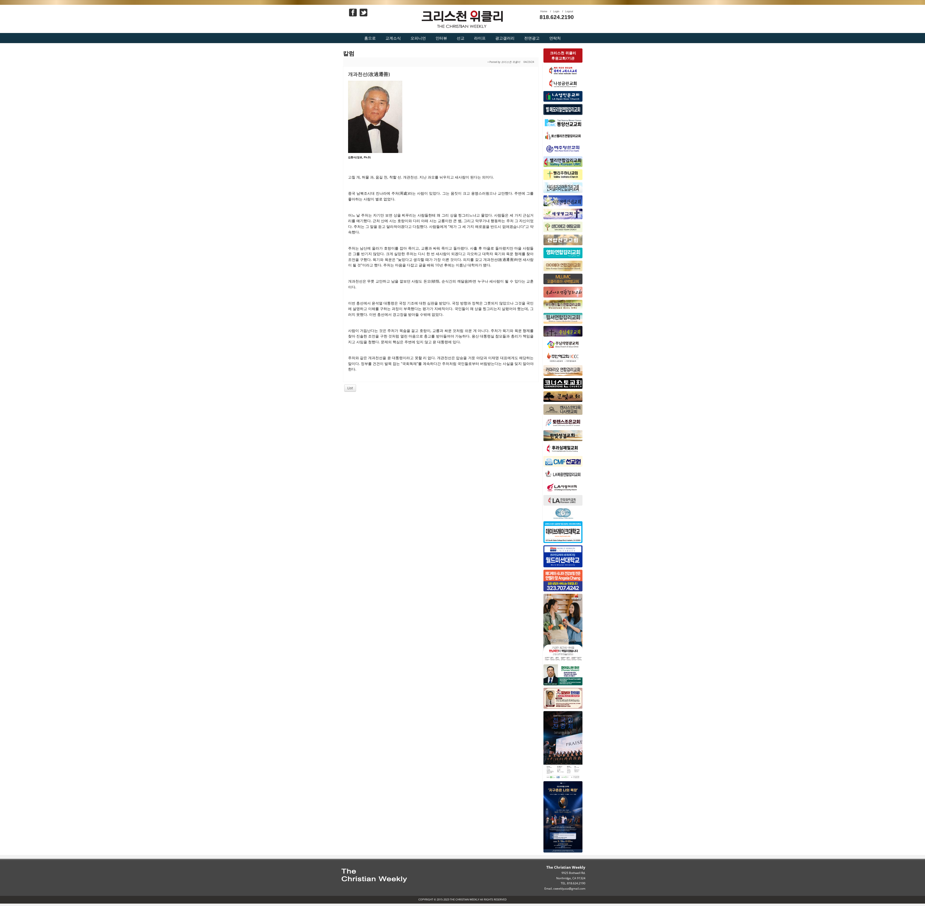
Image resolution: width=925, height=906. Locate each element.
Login (556, 11)
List (350, 388)
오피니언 (418, 38)
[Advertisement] (441, 431)
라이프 (480, 38)
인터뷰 (441, 38)
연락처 (555, 38)
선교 (460, 38)
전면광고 (532, 38)
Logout (569, 11)
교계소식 (393, 38)
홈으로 (370, 38)
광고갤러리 (505, 38)
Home (543, 11)
